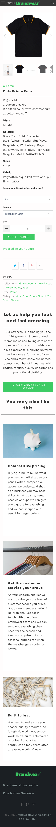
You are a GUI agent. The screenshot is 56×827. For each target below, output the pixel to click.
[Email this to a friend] (40, 266)
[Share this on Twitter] (15, 266)
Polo (25, 296)
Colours (7, 207)
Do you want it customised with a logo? (23, 188)
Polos (17, 287)
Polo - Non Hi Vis (40, 296)
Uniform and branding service (28, 387)
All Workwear (43, 283)
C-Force (8, 85)
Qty (5, 222)
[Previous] (5, 36)
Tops (25, 287)
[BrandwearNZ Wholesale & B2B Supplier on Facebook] (22, 805)
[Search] (53, 3)
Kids (18, 296)
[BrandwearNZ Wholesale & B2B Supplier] (28, 3)
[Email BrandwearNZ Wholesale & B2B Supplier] (33, 805)
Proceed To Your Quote (18, 248)
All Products (26, 283)
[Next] (50, 36)
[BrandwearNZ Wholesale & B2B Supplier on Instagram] (28, 805)
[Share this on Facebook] (23, 266)
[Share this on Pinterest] (31, 266)
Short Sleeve (11, 300)
